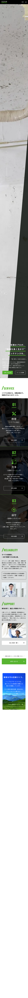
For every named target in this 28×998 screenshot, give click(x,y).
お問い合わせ (7, 372)
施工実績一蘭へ (14, 643)
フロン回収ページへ (14, 704)
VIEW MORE (14, 440)
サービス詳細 (20, 372)
